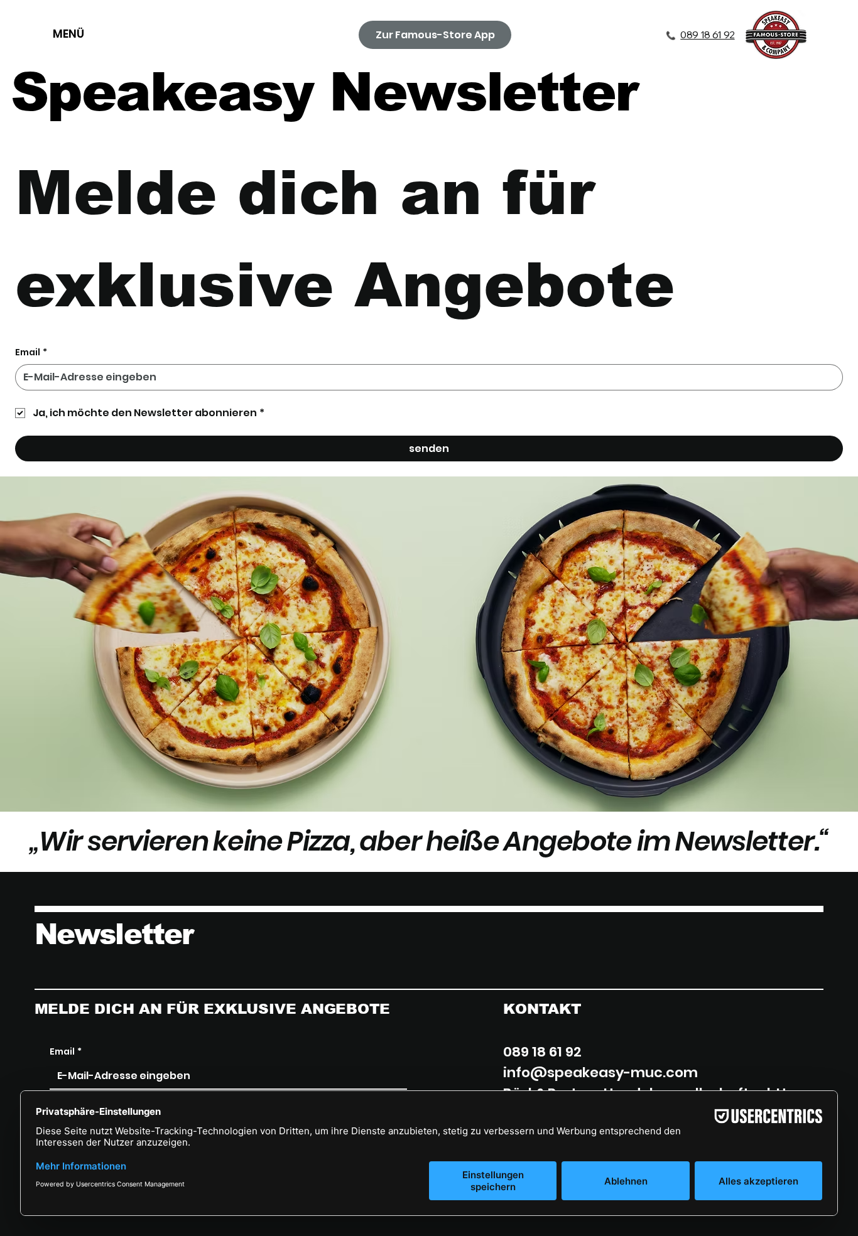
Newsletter (114, 934)
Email (31, 352)
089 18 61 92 (707, 34)
